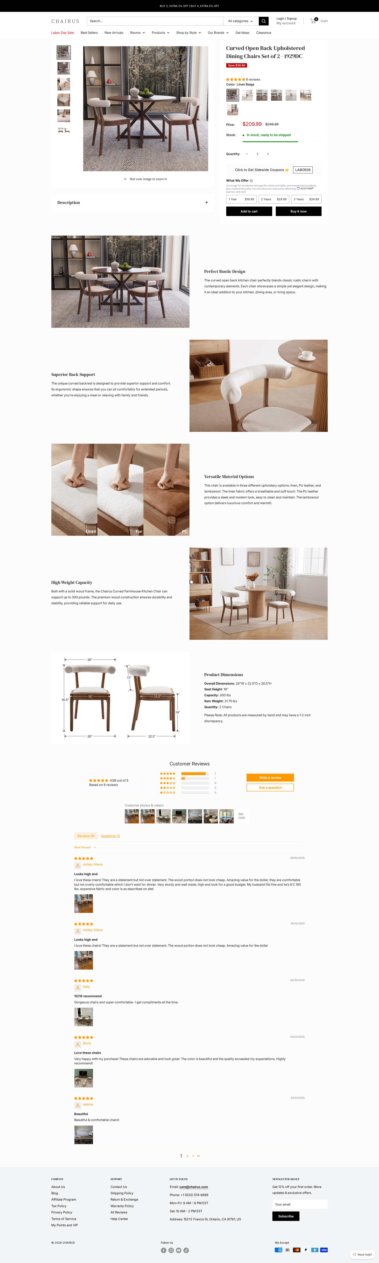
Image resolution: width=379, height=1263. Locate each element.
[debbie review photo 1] (83, 1134)
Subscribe (286, 1216)
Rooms (135, 33)
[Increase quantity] (268, 154)
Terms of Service (63, 1219)
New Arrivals (114, 33)
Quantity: (233, 154)
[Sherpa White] (232, 109)
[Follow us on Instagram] (171, 1250)
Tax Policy (59, 1206)
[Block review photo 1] (83, 1078)
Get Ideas (242, 33)
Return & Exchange (124, 1199)
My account (286, 23)
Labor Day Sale (62, 33)
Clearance (263, 33)
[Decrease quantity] (247, 154)
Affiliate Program (63, 1199)
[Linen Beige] (232, 95)
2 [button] (188, 1156)
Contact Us (119, 1187)
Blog (54, 1193)
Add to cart (249, 211)
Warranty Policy (122, 1206)
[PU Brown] (291, 95)
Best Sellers (89, 33)
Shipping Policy (122, 1193)
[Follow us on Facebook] (163, 1250)
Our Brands (216, 33)
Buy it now (299, 211)
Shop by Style (186, 33)
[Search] (264, 21)
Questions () (110, 836)
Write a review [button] (270, 778)
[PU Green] (305, 95)
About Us (58, 1187)
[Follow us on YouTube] (178, 1250)
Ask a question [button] (270, 787)
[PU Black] (276, 95)
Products (158, 33)
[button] (236, 79)
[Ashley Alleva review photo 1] (83, 903)
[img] (83, 858)
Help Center (119, 1219)
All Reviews (119, 1212)
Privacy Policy (61, 1212)
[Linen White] (247, 95)
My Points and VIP (64, 1225)
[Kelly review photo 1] (83, 1016)
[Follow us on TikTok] (186, 1250)
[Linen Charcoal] (262, 95)
